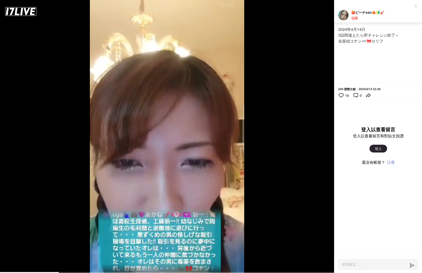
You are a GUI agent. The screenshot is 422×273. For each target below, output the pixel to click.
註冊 (391, 162)
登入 (378, 148)
